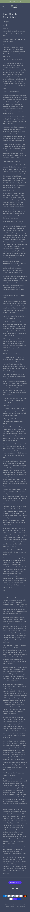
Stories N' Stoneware (14, 902)
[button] (3, 6)
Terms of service (10, 906)
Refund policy (13, 904)
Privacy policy (21, 904)
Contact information (20, 906)
